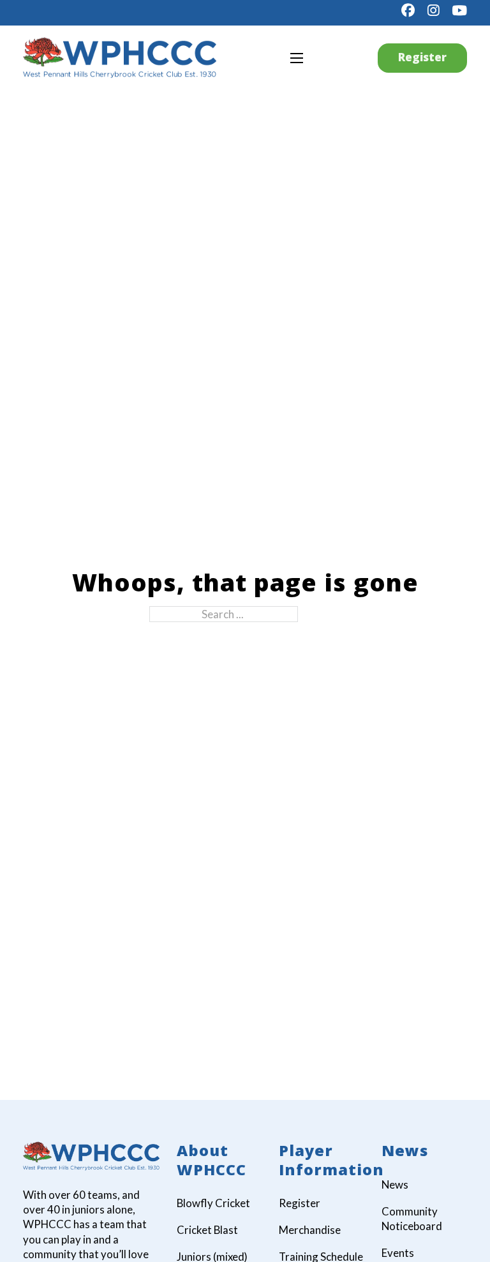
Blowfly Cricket (213, 1203)
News (395, 1184)
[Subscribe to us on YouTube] (459, 10)
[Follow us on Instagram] (433, 10)
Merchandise (310, 1229)
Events (398, 1252)
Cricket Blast (207, 1229)
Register (422, 57)
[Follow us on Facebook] (408, 10)
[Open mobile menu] (296, 58)
